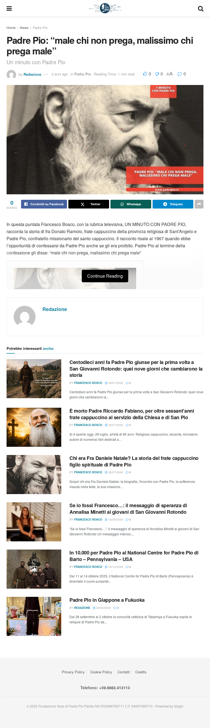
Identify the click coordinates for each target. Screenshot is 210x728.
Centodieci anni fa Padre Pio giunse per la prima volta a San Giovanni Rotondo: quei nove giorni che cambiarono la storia (136, 368)
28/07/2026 (115, 383)
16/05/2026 (115, 519)
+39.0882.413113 (114, 687)
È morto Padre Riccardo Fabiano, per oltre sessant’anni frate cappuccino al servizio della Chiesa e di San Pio (131, 414)
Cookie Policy (101, 671)
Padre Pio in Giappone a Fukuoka (107, 599)
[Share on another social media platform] (199, 204)
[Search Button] (200, 8)
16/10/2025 (115, 567)
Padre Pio (40, 27)
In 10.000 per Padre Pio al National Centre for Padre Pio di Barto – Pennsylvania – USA (134, 555)
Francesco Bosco (88, 383)
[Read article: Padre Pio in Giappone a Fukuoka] (34, 616)
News (24, 27)
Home (11, 27)
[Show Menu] (9, 8)
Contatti (124, 671)
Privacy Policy (73, 671)
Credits (141, 671)
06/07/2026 (115, 472)
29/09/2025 (103, 608)
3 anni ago (59, 74)
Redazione (32, 74)
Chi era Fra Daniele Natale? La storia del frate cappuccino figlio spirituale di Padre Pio (134, 461)
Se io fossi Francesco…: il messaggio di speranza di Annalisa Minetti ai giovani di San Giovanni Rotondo (128, 508)
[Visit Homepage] (105, 8)
